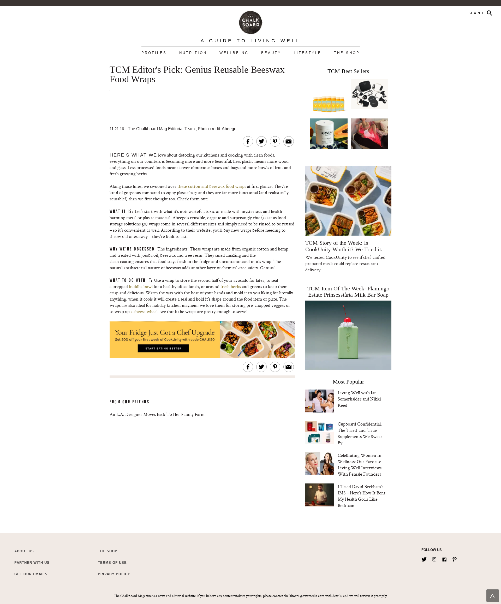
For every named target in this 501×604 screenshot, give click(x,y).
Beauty (271, 53)
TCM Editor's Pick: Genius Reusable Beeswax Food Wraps (197, 74)
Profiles (154, 53)
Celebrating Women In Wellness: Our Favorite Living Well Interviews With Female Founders (359, 464)
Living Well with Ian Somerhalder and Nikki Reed (359, 399)
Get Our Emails (30, 574)
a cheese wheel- (145, 311)
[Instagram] (434, 558)
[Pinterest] (454, 558)
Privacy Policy (114, 574)
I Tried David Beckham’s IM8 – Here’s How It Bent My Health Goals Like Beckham (361, 495)
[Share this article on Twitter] (261, 141)
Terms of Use (112, 563)
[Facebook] (444, 558)
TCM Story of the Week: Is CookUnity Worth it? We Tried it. (343, 246)
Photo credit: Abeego (217, 129)
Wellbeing (234, 53)
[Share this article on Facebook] (248, 141)
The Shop (347, 53)
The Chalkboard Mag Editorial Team (162, 129)
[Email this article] (289, 141)
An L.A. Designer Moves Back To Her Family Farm (157, 414)
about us (24, 551)
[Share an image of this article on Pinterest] (275, 141)
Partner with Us (32, 563)
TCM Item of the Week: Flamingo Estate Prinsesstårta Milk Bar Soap (348, 291)
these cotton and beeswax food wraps (211, 186)
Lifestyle (307, 53)
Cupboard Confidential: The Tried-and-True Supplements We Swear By (360, 433)
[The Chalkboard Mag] (250, 21)
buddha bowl (141, 286)
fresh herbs (230, 286)
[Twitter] (424, 558)
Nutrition (193, 53)
